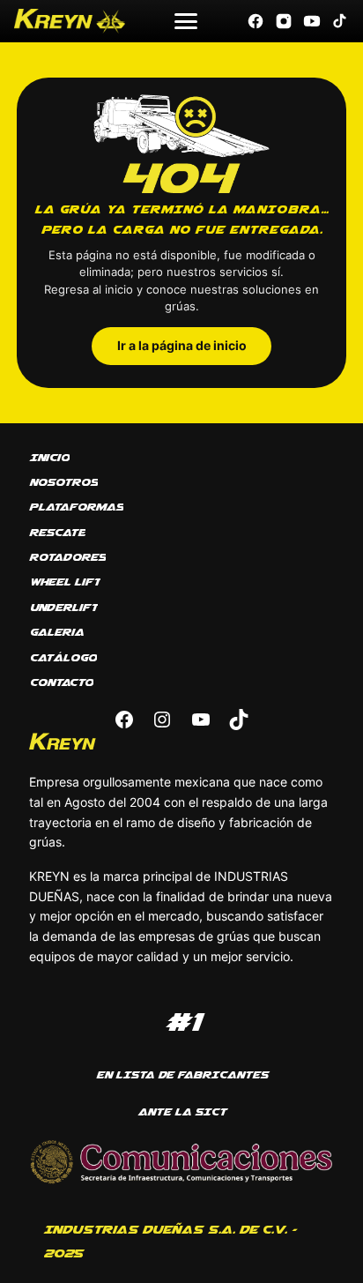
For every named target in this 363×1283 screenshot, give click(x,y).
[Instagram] (284, 21)
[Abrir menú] (185, 21)
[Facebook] (255, 21)
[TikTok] (340, 21)
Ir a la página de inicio (182, 346)
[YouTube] (312, 21)
